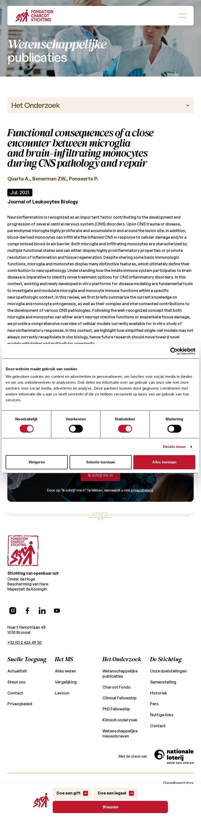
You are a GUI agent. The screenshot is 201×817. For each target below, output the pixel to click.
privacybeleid (142, 490)
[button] (182, 15)
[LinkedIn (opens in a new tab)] (42, 610)
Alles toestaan (164, 462)
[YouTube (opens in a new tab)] (56, 610)
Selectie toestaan (100, 462)
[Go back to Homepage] (34, 15)
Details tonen (174, 447)
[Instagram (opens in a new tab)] (12, 610)
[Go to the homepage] (23, 550)
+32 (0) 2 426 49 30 (24, 642)
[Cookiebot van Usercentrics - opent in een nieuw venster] (173, 351)
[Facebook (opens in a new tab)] (27, 610)
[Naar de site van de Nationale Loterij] (174, 756)
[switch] (76, 429)
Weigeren (37, 462)
